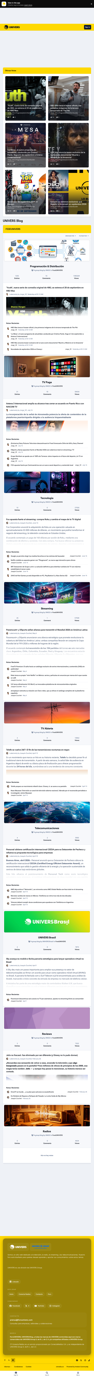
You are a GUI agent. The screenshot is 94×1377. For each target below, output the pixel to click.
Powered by (77, 1367)
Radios (47, 1131)
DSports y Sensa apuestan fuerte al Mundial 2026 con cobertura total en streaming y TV (42, 450)
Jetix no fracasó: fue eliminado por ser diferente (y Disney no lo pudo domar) (42, 1055)
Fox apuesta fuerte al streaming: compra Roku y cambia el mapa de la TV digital (43, 519)
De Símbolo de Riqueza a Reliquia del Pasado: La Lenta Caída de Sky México (38, 1096)
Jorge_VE (10, 113)
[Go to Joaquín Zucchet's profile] (8, 451)
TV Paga (47, 382)
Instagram (56, 1306)
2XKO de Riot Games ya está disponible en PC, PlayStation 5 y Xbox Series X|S (39, 576)
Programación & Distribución (25, 113)
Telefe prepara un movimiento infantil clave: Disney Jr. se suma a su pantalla (38, 786)
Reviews (47, 1033)
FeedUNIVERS (57, 270)
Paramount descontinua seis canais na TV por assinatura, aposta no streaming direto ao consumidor (47, 999)
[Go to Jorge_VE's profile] (7, 294)
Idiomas (7, 1367)
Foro (49, 1294)
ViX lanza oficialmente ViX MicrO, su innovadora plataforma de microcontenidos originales (44, 684)
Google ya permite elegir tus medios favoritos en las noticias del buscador (38, 556)
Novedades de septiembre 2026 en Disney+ (26, 349)
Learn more (4, 4)
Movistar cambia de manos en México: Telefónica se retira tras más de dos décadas (41, 896)
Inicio (11, 1294)
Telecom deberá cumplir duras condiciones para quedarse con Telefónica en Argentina (42, 902)
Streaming (47, 608)
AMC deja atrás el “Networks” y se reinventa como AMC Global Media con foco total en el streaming (47, 889)
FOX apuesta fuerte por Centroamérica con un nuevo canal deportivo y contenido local (42, 465)
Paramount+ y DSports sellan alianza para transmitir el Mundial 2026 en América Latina (46, 630)
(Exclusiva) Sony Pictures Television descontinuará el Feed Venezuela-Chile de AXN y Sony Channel (47, 443)
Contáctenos (18, 1367)
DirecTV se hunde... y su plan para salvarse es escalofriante (32, 1092)
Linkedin (15, 1282)
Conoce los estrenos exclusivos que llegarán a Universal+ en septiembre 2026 (68, 203)
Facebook (16, 1306)
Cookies (28, 1367)
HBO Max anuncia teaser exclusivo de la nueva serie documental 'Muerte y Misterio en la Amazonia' (67, 155)
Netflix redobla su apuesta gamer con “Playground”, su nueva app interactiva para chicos (43, 560)
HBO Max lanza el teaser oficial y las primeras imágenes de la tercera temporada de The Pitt (65, 108)
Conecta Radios (24, 1294)
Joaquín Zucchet (26, 523)
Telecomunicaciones (47, 828)
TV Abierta (47, 728)
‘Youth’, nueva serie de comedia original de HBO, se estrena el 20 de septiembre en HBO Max (24, 108)
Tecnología (46, 498)
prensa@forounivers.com (21, 1320)
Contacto (39, 1294)
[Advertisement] (47, 49)
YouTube (41, 1306)
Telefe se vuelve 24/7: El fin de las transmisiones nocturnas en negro (37, 750)
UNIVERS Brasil (47, 937)
